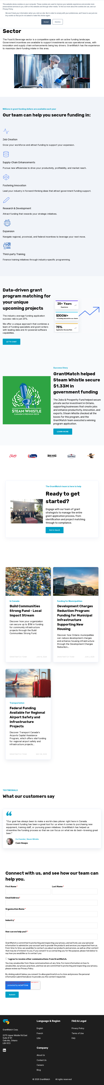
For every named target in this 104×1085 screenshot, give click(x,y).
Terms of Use (78, 1033)
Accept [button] (46, 22)
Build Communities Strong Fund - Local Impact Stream (26, 610)
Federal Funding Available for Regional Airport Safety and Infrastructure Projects (27, 717)
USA (38, 1038)
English (40, 1028)
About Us (41, 1055)
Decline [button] (58, 22)
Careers (40, 1065)
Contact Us (41, 1060)
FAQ (73, 1038)
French (40, 1033)
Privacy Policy (78, 1028)
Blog (39, 1070)
